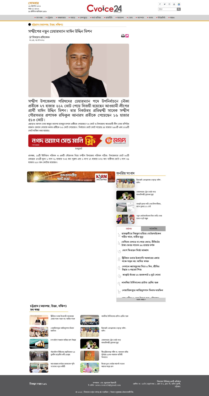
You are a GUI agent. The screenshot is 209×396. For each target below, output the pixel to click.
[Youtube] (174, 4)
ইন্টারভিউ (161, 17)
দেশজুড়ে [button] (83, 17)
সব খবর (39, 17)
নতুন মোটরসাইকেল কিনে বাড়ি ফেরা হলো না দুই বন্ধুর (149, 217)
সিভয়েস (87, 392)
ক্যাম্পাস (141, 17)
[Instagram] (169, 4)
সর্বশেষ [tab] (129, 229)
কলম (151, 17)
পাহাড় (72, 17)
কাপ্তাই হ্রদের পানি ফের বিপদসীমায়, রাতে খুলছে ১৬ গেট (148, 205)
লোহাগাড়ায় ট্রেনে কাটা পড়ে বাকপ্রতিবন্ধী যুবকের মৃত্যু (146, 193)
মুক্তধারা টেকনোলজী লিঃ (124, 392)
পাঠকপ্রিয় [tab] (153, 228)
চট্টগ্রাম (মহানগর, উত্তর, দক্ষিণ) (47, 25)
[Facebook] (160, 4)
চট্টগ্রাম (50, 17)
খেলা (131, 17)
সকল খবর (140, 299)
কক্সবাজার (62, 17)
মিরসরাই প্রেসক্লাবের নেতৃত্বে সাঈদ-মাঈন (148, 181)
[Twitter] (165, 4)
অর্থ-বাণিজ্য (96, 17)
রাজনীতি (109, 17)
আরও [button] (172, 17)
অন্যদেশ (120, 17)
